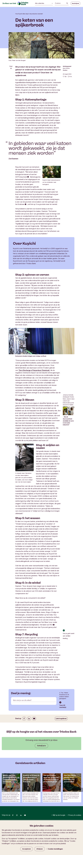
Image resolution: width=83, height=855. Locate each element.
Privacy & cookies (74, 815)
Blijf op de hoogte (59, 815)
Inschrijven (75, 3)
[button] (81, 790)
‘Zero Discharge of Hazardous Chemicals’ (34, 370)
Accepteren (26, 849)
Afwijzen (39, 849)
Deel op (10, 67)
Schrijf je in (41, 746)
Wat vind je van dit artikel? (22, 700)
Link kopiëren (61, 719)
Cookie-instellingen (55, 849)
